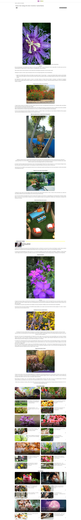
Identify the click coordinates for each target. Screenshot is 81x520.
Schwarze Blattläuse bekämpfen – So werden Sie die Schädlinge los (33, 436)
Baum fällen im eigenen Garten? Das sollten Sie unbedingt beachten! (33, 457)
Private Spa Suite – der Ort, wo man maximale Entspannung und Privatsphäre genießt (59, 514)
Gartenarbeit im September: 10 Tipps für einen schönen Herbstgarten (59, 408)
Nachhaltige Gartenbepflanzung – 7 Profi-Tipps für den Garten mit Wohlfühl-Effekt (33, 401)
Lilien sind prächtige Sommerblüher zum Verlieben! (52, 395)
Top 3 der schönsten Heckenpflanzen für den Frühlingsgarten (58, 436)
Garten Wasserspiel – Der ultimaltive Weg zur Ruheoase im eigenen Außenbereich (60, 464)
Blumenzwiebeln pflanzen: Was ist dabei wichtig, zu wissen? (52, 451)
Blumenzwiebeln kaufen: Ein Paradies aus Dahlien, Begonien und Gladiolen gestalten (27, 395)
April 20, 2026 (48, 483)
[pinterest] (24, 24)
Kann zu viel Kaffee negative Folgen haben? (53, 480)
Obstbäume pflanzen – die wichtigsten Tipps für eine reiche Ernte (33, 408)
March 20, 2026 (22, 510)
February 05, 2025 (25, 398)
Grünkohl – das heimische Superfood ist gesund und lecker (58, 486)
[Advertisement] (40, 15)
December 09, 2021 (25, 453)
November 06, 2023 (51, 398)
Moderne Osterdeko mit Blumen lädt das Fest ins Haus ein (27, 508)
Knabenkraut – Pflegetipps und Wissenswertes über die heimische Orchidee (26, 422)
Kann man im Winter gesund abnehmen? (33, 514)
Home (16, 3)
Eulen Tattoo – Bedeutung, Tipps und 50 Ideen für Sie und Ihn (26, 244)
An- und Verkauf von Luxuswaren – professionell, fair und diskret (59, 493)
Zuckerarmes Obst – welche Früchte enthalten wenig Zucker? (27, 480)
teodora (61, 7)
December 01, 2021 (51, 453)
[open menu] (0, 1)
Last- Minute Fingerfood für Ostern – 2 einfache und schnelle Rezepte (32, 486)
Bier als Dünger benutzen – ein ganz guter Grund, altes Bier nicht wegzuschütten (33, 429)
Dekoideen (17, 510)
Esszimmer (17, 483)
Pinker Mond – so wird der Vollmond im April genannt (53, 508)
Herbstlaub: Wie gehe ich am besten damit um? (27, 451)
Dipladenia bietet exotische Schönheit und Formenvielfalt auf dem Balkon (59, 457)
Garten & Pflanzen (20, 3)
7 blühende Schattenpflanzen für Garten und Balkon (52, 423)
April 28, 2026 (22, 483)
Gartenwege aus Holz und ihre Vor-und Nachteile (59, 429)
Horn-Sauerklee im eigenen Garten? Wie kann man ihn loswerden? (33, 464)
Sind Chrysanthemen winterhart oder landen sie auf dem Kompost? (59, 401)
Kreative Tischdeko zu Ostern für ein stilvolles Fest (33, 493)
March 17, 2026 (48, 510)
